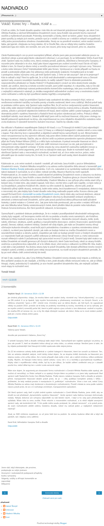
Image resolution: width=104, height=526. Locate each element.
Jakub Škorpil (11, 506)
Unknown (10, 510)
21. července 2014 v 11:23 (29, 326)
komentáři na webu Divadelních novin (41, 194)
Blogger (63, 523)
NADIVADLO (14, 8)
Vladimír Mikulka (13, 513)
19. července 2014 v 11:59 (32, 294)
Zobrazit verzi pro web (52, 498)
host (7, 517)
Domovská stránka (52, 493)
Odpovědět (12, 318)
